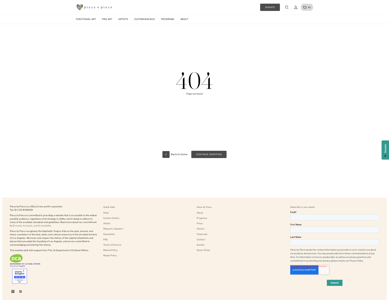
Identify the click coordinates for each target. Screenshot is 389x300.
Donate (201, 244)
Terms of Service (112, 244)
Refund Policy (110, 250)
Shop (106, 212)
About (184, 19)
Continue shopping (209, 154)
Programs (167, 19)
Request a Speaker (113, 228)
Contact (201, 239)
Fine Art (107, 19)
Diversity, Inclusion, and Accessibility (32, 225)
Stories (200, 228)
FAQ (105, 239)
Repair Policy (110, 255)
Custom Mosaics (144, 19)
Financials (202, 234)
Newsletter (109, 234)
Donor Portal (203, 250)
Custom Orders (111, 218)
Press (200, 223)
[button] (287, 7)
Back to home (179, 154)
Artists (123, 19)
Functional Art (86, 19)
